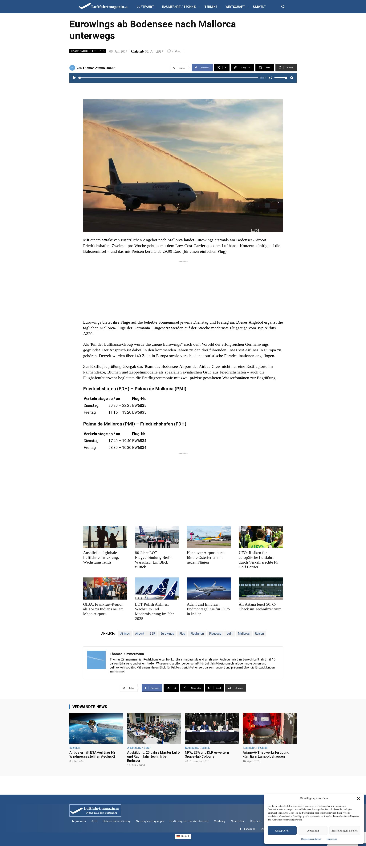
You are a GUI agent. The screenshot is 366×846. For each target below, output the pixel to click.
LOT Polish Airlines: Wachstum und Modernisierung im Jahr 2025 (154, 611)
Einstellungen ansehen (344, 830)
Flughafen (197, 633)
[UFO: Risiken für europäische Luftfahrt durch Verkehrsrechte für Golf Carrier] (261, 537)
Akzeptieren (282, 830)
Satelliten (74, 747)
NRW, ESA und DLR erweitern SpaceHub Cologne (207, 754)
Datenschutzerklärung (311, 839)
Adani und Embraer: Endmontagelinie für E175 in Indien (208, 609)
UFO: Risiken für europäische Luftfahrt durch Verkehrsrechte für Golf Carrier (259, 559)
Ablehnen (313, 830)
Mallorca (244, 633)
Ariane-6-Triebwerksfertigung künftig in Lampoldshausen (266, 754)
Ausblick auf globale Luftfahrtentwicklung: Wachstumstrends (101, 557)
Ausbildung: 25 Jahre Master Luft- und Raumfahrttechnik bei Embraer (153, 756)
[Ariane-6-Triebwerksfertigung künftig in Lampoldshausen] (270, 728)
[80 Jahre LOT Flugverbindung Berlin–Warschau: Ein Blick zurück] (157, 537)
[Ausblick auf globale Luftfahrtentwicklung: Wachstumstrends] (105, 537)
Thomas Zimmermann (99, 68)
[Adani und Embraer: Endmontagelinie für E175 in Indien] (209, 588)
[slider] (168, 78)
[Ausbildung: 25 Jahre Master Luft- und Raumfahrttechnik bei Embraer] (154, 728)
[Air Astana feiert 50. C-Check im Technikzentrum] (261, 588)
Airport (139, 633)
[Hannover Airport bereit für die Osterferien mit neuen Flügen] (209, 537)
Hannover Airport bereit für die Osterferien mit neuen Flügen (206, 557)
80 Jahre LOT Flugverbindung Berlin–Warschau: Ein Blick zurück (155, 559)
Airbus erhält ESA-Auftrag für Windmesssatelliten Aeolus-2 (92, 754)
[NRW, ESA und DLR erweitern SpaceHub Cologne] (212, 728)
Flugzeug (215, 633)
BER (152, 633)
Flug (182, 633)
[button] (358, 798)
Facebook (249, 829)
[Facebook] (240, 829)
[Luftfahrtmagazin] (106, 5)
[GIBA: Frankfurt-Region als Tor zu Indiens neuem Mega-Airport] (105, 588)
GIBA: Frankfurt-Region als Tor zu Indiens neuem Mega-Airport (103, 609)
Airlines (125, 633)
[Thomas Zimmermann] (72, 68)
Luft (230, 633)
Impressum (332, 839)
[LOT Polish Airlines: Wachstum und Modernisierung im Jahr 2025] (157, 588)
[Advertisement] (183, 290)
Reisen (259, 633)
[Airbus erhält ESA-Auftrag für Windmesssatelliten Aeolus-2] (96, 728)
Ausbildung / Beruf (138, 747)
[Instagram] (262, 829)
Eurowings (167, 633)
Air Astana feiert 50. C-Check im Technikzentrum (260, 606)
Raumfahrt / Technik (88, 51)
